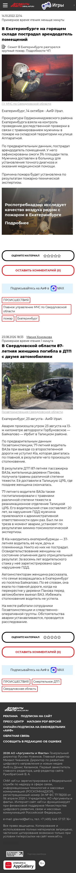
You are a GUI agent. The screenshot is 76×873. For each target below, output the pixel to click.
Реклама (10, 716)
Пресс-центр (13, 721)
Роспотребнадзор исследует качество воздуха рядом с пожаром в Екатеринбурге (35, 209)
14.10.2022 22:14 (12, 16)
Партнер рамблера (36, 854)
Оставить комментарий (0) (38, 270)
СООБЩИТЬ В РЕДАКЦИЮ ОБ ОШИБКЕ (32, 741)
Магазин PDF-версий (44, 721)
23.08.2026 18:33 (12, 337)
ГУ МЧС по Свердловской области (26, 104)
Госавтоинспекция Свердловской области (32, 412)
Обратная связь (16, 736)
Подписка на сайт (36, 716)
